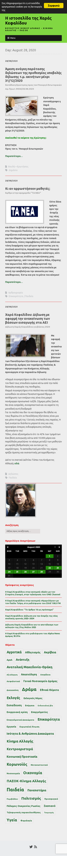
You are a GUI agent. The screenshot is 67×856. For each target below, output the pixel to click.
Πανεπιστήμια (36, 790)
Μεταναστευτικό (39, 765)
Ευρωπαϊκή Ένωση (29, 727)
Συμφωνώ (53, 5)
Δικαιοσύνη (13, 690)
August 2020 (33, 547)
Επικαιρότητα (16, 296)
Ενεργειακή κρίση (17, 712)
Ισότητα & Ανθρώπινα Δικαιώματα (30, 733)
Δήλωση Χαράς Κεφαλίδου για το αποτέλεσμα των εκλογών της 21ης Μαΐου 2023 (31, 625)
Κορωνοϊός (17, 764)
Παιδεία (29, 296)
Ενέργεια (29, 705)
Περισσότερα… (14, 156)
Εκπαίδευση (14, 705)
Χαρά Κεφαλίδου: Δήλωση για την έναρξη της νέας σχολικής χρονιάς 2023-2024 (31, 617)
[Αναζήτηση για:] (22, 531)
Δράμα (29, 689)
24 (9, 572)
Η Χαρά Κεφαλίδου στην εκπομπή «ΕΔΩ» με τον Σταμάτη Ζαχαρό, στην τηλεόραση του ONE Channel (32, 593)
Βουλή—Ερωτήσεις (18, 166)
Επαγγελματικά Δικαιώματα (20, 720)
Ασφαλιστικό (13, 681)
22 (49, 568)
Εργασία (11, 726)
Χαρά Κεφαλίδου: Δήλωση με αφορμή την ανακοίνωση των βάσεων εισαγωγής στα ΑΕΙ (27, 320)
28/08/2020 (11, 61)
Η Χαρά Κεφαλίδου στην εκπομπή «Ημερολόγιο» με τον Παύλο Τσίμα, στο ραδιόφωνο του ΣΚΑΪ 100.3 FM (33, 601)
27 (33, 572)
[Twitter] (31, 846)
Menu (12, 38)
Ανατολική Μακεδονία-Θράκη (29, 667)
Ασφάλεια (45, 675)
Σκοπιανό (49, 805)
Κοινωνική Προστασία (22, 756)
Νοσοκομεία (13, 773)
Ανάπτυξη (22, 659)
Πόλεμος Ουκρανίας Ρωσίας (23, 806)
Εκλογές (13, 698)
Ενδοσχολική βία (45, 706)
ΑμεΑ (9, 660)
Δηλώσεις (13, 474)
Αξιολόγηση (12, 675)
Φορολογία (26, 820)
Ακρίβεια (50, 652)
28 (41, 572)
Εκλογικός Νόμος (33, 698)
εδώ (16, 463)
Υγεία (12, 820)
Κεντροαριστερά (20, 749)
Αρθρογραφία (15, 292)
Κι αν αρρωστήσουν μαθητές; (27, 190)
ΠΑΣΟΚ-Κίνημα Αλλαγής (26, 781)
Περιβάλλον (12, 799)
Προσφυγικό (51, 799)
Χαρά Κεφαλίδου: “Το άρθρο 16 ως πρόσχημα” (29, 609)
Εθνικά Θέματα (49, 689)
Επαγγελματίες (39, 712)
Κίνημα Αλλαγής (20, 741)
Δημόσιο (13, 170)
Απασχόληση (29, 674)
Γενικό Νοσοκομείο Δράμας (40, 681)
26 (25, 572)
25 (17, 572)
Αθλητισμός (32, 652)
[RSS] (36, 846)
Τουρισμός (49, 813)
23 (58, 568)
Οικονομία (32, 773)
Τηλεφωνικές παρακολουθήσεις (24, 812)
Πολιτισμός (31, 798)
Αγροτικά (14, 652)
